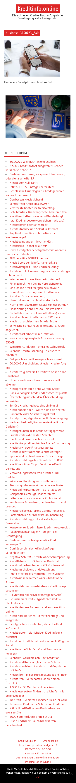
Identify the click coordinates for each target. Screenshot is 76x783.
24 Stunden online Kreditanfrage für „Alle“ (36, 595)
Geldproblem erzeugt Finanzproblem (32, 494)
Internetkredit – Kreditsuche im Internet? (35, 279)
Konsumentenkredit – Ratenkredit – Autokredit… (40, 527)
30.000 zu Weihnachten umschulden (33, 161)
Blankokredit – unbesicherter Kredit (32, 439)
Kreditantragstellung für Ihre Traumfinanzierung (40, 443)
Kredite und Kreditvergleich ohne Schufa (35, 662)
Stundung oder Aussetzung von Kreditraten (37, 485)
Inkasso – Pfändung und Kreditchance (33, 481)
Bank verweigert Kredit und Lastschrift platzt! (38, 393)
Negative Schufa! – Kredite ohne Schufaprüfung (40, 557)
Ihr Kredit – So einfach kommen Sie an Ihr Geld (38, 700)
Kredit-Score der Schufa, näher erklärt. (34, 262)
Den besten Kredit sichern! (26, 199)
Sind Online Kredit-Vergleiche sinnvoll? (34, 288)
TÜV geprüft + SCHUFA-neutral (29, 258)
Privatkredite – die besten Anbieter (31, 435)
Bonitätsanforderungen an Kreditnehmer (35, 292)
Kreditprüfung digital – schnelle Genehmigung (39, 418)
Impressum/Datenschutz (38, 753)
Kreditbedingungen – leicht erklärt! (31, 241)
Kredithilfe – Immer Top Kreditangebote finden (39, 674)
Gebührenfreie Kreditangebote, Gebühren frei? (38, 212)
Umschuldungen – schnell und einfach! (34, 300)
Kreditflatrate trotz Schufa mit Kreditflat (34, 561)
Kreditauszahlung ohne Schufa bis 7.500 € (36, 460)
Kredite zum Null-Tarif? (24, 182)
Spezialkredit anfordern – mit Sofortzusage (36, 456)
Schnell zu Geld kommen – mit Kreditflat (34, 658)
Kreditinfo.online (38, 8)
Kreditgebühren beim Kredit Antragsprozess (37, 431)
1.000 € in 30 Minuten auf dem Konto (33, 687)
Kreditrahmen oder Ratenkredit (29, 225)
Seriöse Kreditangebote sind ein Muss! (34, 405)
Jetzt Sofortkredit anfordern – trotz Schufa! (37, 573)
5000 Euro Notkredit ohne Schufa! (31, 716)
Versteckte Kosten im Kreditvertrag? (32, 208)
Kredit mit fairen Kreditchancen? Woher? (35, 317)
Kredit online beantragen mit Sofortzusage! (37, 565)
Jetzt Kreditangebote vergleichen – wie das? (37, 220)
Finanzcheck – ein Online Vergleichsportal (36, 283)
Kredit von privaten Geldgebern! (38, 745)
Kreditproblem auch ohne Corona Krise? (35, 388)
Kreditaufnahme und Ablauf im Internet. (34, 229)
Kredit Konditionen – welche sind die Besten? (38, 410)
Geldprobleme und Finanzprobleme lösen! (36, 359)
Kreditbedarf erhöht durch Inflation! (32, 334)
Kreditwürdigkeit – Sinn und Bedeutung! (34, 267)
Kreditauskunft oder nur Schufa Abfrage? (35, 452)
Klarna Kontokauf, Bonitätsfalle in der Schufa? (39, 304)
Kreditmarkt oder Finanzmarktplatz (31, 447)
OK (38, 777)
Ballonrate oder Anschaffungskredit (32, 414)
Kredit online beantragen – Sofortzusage (35, 489)
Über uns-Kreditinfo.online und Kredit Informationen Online (38, 759)
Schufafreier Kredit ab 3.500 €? (29, 203)
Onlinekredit (50, 740)
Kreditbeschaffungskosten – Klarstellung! (36, 216)
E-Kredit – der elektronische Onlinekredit (35, 498)
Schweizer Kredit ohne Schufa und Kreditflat (37, 704)
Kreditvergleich (27, 740)
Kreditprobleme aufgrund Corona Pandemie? (37, 510)
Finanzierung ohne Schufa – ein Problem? (36, 309)
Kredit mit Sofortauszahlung (27, 296)
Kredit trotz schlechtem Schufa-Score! (34, 321)
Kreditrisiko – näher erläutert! (28, 246)
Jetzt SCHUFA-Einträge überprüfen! (32, 187)
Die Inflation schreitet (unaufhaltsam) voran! (38, 313)
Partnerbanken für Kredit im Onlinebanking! (37, 515)
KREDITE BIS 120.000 (38, 749)
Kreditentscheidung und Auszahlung (33, 569)
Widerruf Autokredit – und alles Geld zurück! (38, 346)
